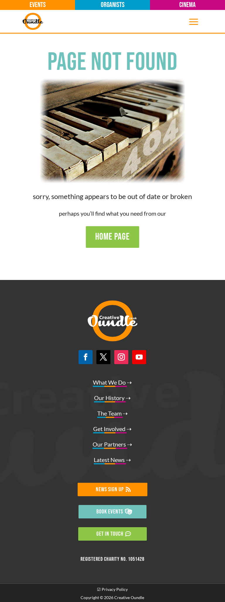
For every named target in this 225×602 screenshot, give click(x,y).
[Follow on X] (103, 357)
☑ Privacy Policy (112, 589)
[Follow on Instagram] (121, 357)
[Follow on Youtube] (139, 357)
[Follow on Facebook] (86, 357)
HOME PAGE (112, 237)
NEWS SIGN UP (110, 489)
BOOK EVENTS (109, 511)
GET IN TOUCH (109, 533)
